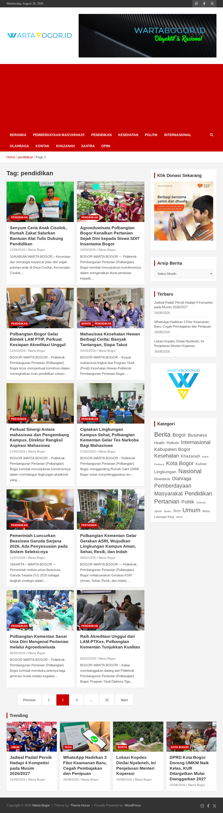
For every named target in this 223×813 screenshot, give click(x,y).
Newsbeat (162, 479)
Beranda (18, 135)
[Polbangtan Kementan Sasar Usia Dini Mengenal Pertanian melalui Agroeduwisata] (40, 610)
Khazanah (65, 146)
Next (124, 700)
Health (159, 443)
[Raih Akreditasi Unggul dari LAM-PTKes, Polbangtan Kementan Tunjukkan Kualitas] (110, 610)
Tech (177, 511)
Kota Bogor (180, 463)
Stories (167, 511)
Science (201, 502)
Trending (19, 715)
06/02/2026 (88, 557)
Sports (158, 511)
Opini (105, 146)
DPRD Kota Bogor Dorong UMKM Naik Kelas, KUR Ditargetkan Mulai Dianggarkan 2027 (189, 768)
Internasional (177, 135)
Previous (29, 700)
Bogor (179, 435)
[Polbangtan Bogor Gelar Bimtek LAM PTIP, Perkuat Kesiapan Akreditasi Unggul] (40, 308)
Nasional (189, 471)
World (179, 517)
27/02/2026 (17, 451)
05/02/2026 (88, 658)
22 (107, 700)
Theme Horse (80, 805)
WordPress (133, 805)
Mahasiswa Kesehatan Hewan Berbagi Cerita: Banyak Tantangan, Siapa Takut (110, 339)
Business (197, 435)
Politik (151, 135)
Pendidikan (101, 135)
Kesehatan (128, 135)
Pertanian (18, 419)
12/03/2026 (17, 350)
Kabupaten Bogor (172, 449)
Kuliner (201, 464)
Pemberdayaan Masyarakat (59, 135)
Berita (86, 323)
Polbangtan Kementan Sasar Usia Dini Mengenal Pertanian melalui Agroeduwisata (39, 641)
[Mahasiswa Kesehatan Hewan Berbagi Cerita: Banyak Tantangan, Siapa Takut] (110, 308)
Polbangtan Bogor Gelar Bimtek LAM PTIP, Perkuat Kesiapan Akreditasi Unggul (38, 339)
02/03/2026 (88, 350)
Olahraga (19, 146)
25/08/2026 (177, 785)
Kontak (42, 146)
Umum (191, 510)
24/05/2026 (88, 249)
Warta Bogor (36, 249)
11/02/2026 (17, 557)
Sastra (88, 146)
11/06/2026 (17, 249)
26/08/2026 (17, 779)
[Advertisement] (111, 96)
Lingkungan (165, 472)
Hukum (173, 442)
